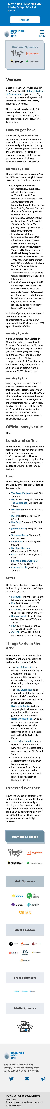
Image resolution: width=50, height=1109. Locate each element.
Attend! (25, 19)
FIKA (13, 625)
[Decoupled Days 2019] (14, 33)
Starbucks (16, 596)
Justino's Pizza (18, 528)
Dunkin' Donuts (19, 616)
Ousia (14, 554)
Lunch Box (16, 541)
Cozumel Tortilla (19, 567)
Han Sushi (16, 522)
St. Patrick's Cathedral (22, 741)
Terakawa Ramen (20, 535)
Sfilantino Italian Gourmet (24, 560)
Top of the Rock (23, 667)
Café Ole (15, 632)
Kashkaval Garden (20, 548)
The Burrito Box (19, 502)
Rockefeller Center (20, 705)
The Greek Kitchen (20, 493)
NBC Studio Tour (24, 689)
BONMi (15, 515)
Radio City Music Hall (21, 718)
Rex (13, 499)
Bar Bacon (16, 509)
